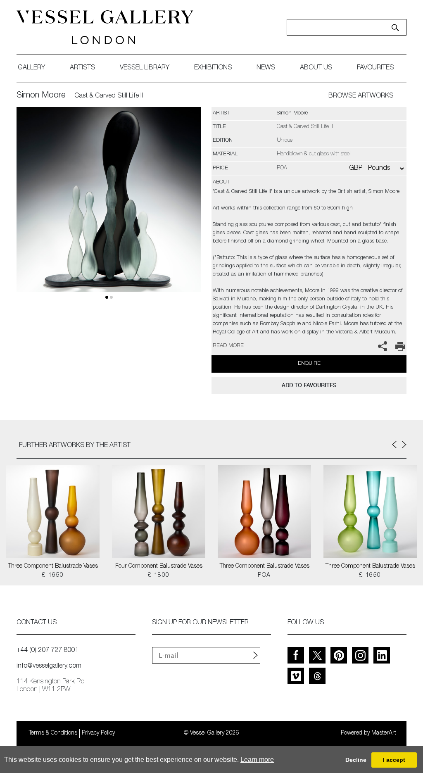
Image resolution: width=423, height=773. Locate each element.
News (266, 68)
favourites (375, 68)
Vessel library (144, 68)
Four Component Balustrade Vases (158, 566)
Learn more (257, 759)
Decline (355, 759)
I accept (394, 759)
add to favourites (309, 385)
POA (264, 575)
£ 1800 (158, 575)
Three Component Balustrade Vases (53, 566)
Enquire (309, 363)
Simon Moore (41, 96)
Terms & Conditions (53, 733)
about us (316, 68)
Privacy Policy (98, 733)
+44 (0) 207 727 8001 (47, 650)
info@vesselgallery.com (49, 666)
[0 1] (109, 209)
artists (82, 68)
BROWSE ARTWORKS (360, 96)
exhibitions (213, 68)
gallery (31, 68)
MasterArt (383, 733)
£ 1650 (53, 575)
